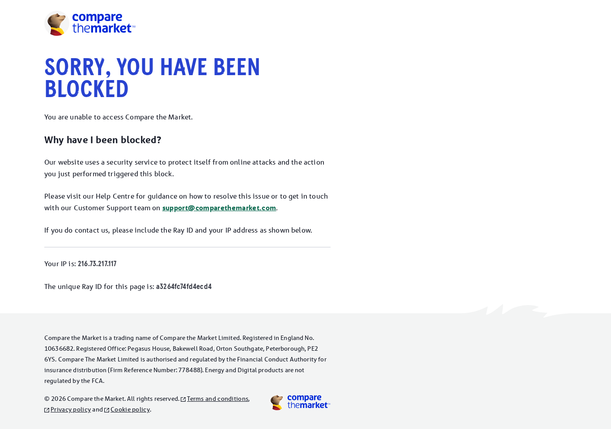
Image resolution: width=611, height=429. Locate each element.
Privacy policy (71, 409)
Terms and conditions (217, 399)
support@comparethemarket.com (219, 207)
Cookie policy (130, 409)
